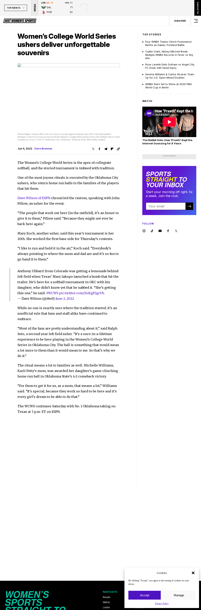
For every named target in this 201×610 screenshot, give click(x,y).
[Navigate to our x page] (176, 231)
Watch (106, 602)
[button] (193, 573)
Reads (106, 597)
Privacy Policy (162, 603)
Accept (144, 595)
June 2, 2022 (65, 298)
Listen (106, 607)
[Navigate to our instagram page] (144, 231)
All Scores (197, 8)
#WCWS (52, 293)
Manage (179, 595)
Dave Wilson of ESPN (33, 198)
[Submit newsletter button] (189, 206)
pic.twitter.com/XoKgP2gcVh (81, 293)
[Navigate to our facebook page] (168, 231)
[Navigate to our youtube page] (160, 231)
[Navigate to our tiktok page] (152, 231)
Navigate (110, 591)
